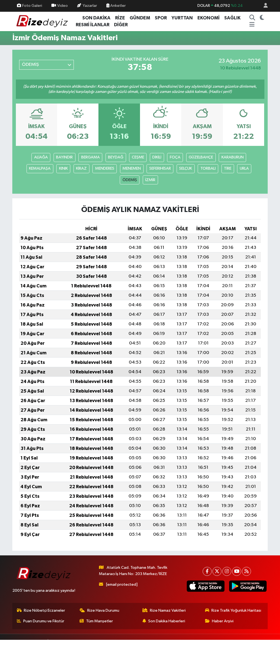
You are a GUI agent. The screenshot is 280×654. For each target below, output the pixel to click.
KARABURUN (232, 157)
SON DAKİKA (96, 18)
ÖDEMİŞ (129, 180)
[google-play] (248, 586)
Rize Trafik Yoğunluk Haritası (236, 610)
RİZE (120, 18)
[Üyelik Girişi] (263, 6)
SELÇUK (185, 168)
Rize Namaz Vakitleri (168, 610)
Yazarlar (90, 6)
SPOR (161, 18)
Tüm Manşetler (99, 621)
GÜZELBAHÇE (201, 157)
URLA (244, 168)
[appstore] (206, 586)
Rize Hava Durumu (103, 610)
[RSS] (246, 571)
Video (62, 6)
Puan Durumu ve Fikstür (43, 621)
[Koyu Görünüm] (262, 18)
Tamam (260, 646)
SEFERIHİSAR (160, 168)
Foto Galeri (32, 6)
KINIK (63, 168)
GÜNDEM (140, 18)
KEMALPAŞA (40, 168)
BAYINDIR (64, 157)
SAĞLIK (232, 18)
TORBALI (208, 168)
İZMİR (150, 180)
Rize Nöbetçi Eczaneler (44, 610)
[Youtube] (236, 571)
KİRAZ (81, 168)
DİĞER (121, 24)
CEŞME (138, 157)
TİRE (227, 168)
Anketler (117, 6)
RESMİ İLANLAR (92, 24)
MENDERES (104, 168)
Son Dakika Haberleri (166, 621)
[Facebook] (207, 571)
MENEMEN (131, 168)
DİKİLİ (156, 157)
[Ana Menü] (252, 24)
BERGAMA (90, 157)
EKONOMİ (208, 18)
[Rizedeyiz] (43, 21)
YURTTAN (182, 18)
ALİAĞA (41, 157)
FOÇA (175, 157)
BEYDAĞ (115, 157)
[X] (216, 571)
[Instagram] (226, 571)
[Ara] (252, 18)
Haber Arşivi (223, 621)
